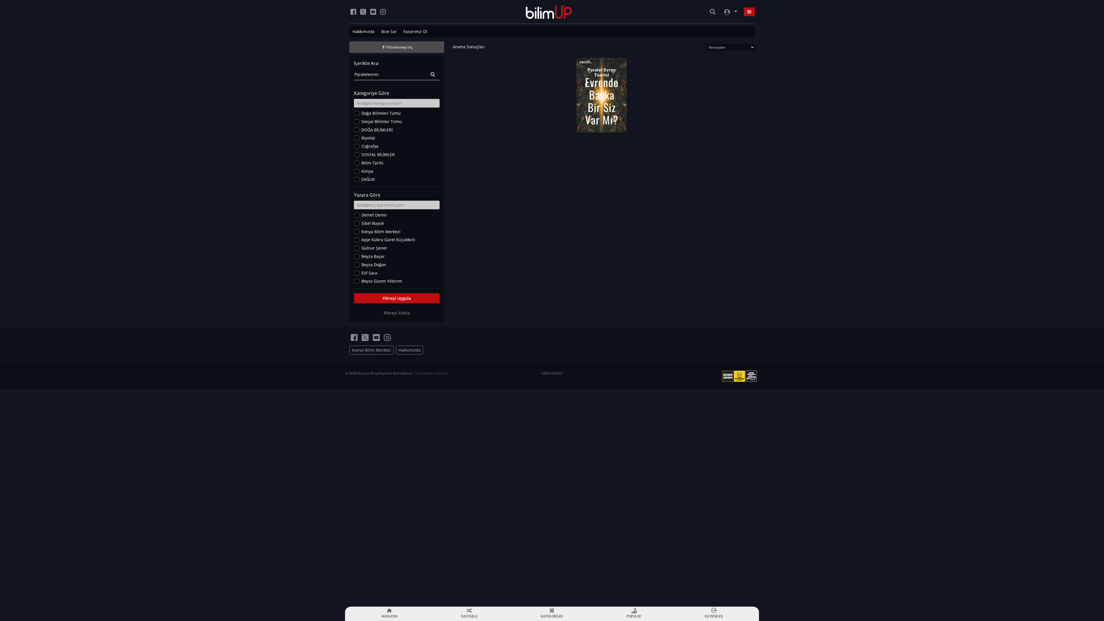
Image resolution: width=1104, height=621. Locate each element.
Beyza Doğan (373, 264)
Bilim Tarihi (372, 163)
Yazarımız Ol (415, 31)
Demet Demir (374, 215)
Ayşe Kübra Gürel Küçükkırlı (388, 239)
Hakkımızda (363, 31)
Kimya (367, 171)
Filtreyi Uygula (397, 298)
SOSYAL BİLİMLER (378, 154)
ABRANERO (552, 373)
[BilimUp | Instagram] (383, 12)
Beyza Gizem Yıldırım (381, 281)
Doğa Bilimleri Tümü (381, 113)
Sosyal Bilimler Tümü (381, 121)
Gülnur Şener (374, 248)
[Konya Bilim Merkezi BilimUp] (549, 12)
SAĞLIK (368, 179)
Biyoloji (368, 138)
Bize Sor (389, 31)
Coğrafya (369, 146)
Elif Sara (369, 273)
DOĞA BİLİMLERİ (377, 130)
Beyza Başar (373, 256)
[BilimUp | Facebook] (353, 12)
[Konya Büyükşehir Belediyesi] (740, 376)
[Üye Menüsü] (730, 12)
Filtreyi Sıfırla (397, 313)
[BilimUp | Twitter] (363, 12)
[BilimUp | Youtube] (373, 12)
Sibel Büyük (372, 223)
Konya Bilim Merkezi (380, 231)
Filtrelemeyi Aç (399, 47)
